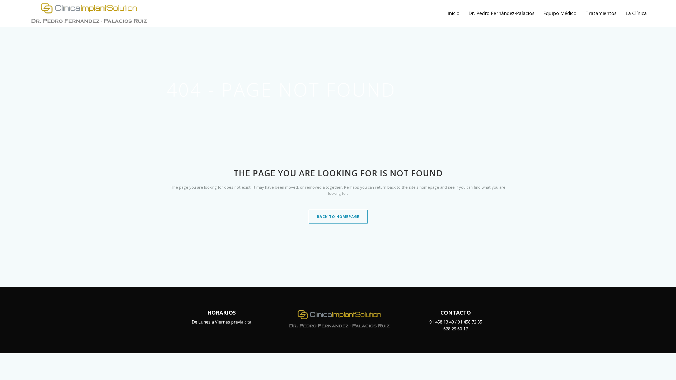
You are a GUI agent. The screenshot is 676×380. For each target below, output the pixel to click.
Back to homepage (338, 216)
